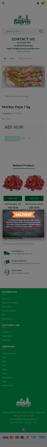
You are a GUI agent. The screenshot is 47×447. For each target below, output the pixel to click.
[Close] (44, 209)
